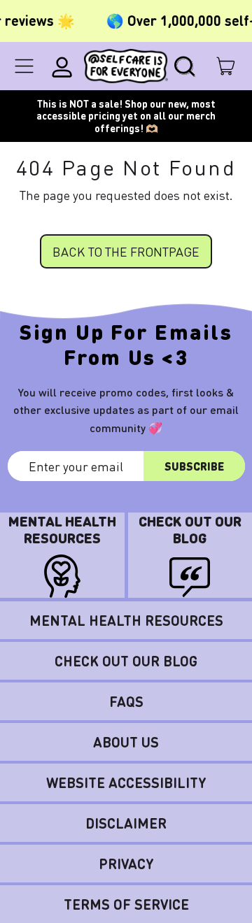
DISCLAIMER (126, 823)
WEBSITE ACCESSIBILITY (126, 782)
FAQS (126, 701)
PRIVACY (126, 863)
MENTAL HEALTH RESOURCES (126, 620)
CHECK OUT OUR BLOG (126, 661)
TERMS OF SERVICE (126, 904)
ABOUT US (126, 742)
